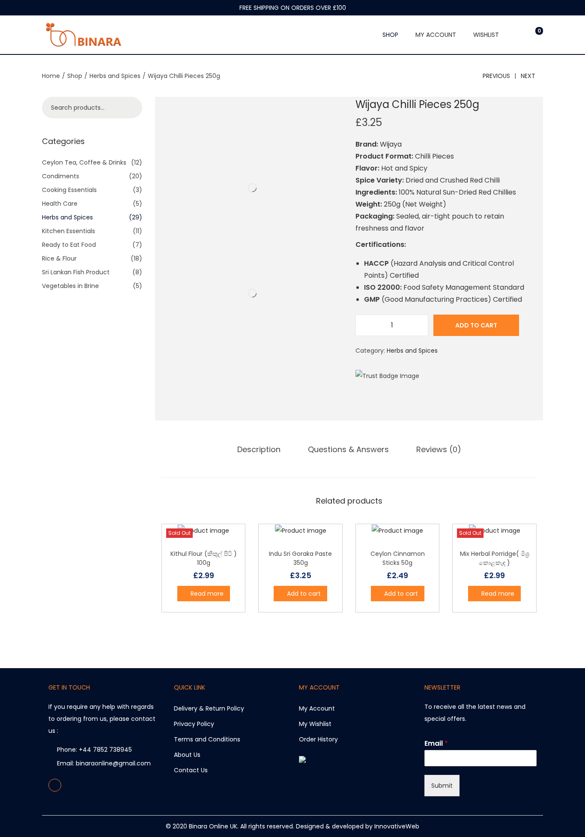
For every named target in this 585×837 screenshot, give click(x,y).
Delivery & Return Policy (209, 708)
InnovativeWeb (396, 826)
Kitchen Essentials (68, 231)
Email (436, 743)
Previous (496, 76)
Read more (207, 593)
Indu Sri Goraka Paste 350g (300, 558)
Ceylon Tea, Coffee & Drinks (84, 162)
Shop (74, 76)
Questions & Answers (348, 449)
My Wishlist (315, 724)
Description (259, 449)
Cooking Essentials (69, 190)
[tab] (259, 450)
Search (131, 107)
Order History (318, 739)
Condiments (60, 176)
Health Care (60, 203)
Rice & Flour (59, 258)
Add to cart (476, 325)
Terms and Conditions (207, 739)
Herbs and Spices (115, 76)
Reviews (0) (438, 449)
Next (528, 76)
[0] (532, 35)
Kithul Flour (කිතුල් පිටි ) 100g (203, 558)
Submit (442, 785)
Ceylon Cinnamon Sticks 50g (397, 558)
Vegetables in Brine (70, 286)
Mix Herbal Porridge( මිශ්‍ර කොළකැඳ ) (494, 558)
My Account (317, 708)
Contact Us (191, 770)
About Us (187, 754)
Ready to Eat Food (69, 244)
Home (51, 76)
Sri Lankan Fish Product (76, 272)
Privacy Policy (194, 724)
